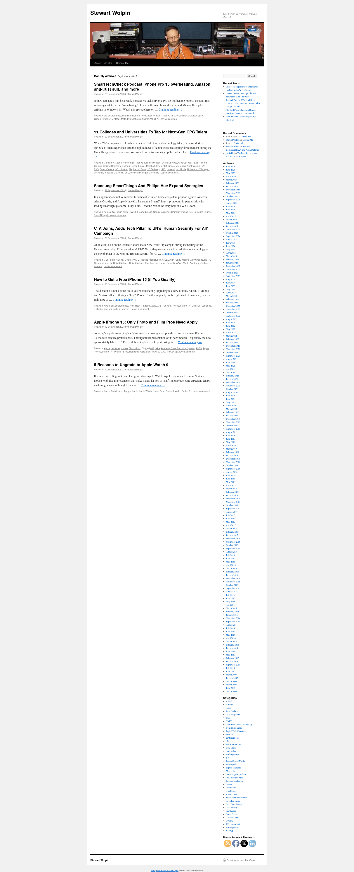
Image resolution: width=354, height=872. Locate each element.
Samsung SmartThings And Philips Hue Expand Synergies (148, 185)
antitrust (184, 115)
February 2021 (232, 375)
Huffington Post (233, 754)
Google (97, 118)
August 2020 (231, 392)
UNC (163, 169)
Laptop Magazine (233, 767)
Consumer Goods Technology (119, 162)
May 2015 (230, 601)
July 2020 (230, 395)
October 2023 (232, 272)
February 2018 (232, 491)
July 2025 (230, 206)
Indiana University (112, 165)
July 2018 (230, 475)
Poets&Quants (107, 169)
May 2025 (230, 212)
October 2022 (232, 312)
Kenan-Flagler (138, 165)
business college (152, 162)
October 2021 (232, 352)
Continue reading (170, 109)
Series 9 (170, 391)
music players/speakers (236, 774)
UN (110, 262)
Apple (192, 115)
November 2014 (233, 618)
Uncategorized (232, 827)
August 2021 (231, 358)
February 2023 (232, 299)
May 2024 (230, 249)
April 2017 (231, 525)
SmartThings (100, 215)
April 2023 (231, 292)
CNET (229, 721)
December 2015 (233, 578)
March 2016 (231, 568)
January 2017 (232, 535)
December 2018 (233, 458)
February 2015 (232, 611)
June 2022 (230, 325)
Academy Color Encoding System (178, 348)
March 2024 (231, 255)
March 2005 (231, 684)
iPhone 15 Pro (121, 351)
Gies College (184, 162)
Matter (117, 118)
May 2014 (230, 634)
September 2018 (233, 468)
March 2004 (231, 691)
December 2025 (233, 189)
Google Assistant (161, 211)
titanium (108, 308)
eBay (228, 740)
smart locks (231, 790)
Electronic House (233, 744)
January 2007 (232, 677)
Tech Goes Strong (234, 804)
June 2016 (230, 558)
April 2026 (231, 176)
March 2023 (231, 295)
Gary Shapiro (196, 259)
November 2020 (233, 385)
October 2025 (232, 196)
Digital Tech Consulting (236, 731)
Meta (123, 118)
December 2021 (233, 345)
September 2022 (233, 315)
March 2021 (231, 372)
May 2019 (230, 442)
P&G (96, 169)
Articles (108, 63)
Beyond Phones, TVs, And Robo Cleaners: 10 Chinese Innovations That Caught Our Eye (243, 103)
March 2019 (231, 448)
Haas (195, 162)
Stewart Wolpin (110, 12)
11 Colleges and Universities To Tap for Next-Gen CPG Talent (150, 132)
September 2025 (233, 199)
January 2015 (232, 614)
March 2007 (231, 674)
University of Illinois (176, 169)
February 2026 (232, 182)
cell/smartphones (112, 115)
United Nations (120, 262)
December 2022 (233, 305)
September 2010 (233, 664)
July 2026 (230, 166)
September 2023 (233, 275)
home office (110, 211)
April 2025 (231, 216)
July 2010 (230, 667)
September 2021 (233, 355)
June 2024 (230, 246)
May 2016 (230, 561)
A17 (152, 348)
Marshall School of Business (160, 165)
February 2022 (232, 339)
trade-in (117, 308)
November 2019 (233, 422)
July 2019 (230, 435)
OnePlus (196, 305)
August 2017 (231, 511)
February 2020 (232, 412)
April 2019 (231, 445)
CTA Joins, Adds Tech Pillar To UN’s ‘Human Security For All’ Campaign (151, 230)
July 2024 (230, 242)
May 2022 (230, 329)
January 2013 (232, 661)
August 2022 (231, 319)
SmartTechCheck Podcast (148, 115)
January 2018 (232, 495)
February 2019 (232, 451)
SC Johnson (121, 169)
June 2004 (230, 687)
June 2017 (230, 518)
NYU (204, 165)
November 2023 (233, 269)
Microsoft (131, 118)
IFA (228, 757)
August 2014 (231, 624)
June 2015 (230, 598)
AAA (157, 348)
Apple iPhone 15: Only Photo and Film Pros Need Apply (146, 322)
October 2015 (232, 584)
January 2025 (232, 226)
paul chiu (230, 153)
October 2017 (232, 505)
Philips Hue (187, 211)
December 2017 (233, 498)
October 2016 (232, 545)
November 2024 (233, 229)
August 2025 (231, 202)
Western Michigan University (144, 172)
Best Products (232, 711)
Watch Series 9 (182, 391)
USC (126, 172)
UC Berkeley (153, 169)
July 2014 (230, 628)
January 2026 (232, 186)
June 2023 (230, 285)
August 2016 (231, 551)
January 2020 (232, 415)
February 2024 (232, 259)
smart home (128, 115)
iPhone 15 (108, 118)
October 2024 (232, 232)
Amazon (175, 115)
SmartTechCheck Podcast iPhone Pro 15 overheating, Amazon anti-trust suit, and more (152, 86)
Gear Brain (231, 747)
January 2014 (232, 647)
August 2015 (231, 591)
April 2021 (231, 368)
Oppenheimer (101, 262)
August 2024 (231, 239)
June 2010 (230, 671)
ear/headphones (233, 737)
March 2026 (231, 179)
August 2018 (231, 471)
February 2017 (232, 531)
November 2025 (233, 192)
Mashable (230, 770)
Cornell (165, 162)
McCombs (181, 165)
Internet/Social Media (120, 259)
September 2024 (233, 236)
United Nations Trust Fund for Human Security (152, 262)
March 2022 (231, 335)
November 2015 (233, 581)
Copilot (199, 115)
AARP (229, 701)
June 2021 (230, 362)
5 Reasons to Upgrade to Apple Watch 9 (131, 364)
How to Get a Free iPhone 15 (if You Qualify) (135, 279)
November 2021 (233, 349)
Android (229, 704)
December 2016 (233, 538)
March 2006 (231, 681)
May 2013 (230, 654)
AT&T (159, 305)
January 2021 (232, 378)
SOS (162, 351)
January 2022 (232, 342)
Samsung (198, 211)
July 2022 (230, 322)
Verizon (125, 308)
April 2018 (231, 485)
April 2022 (231, 332)
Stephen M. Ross (137, 169)
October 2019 (232, 425)
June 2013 (230, 651)
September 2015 (233, 588)
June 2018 (230, 478)
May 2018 (230, 481)
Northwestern (193, 165)
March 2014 (231, 641)
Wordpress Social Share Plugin (164, 870)
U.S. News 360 (233, 824)
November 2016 (233, 541)
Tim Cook (171, 351)
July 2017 (230, 515)
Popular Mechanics (234, 780)
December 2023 (233, 265)
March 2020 (231, 408)
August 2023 (231, 279)
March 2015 (231, 608)
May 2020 (230, 402)
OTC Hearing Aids (234, 777)
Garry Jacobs (182, 259)
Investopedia (231, 764)
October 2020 (232, 388)
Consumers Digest (234, 727)
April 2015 (231, 604)
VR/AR (229, 830)
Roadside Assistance (139, 351)
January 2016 (232, 574)
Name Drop (158, 391)
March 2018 (231, 488)
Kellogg (126, 165)
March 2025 (231, 219)
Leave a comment (168, 118)
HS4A (207, 259)
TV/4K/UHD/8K (233, 817)
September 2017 (233, 508)
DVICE (229, 734)
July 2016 (230, 554)
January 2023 (232, 302)
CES (106, 259)
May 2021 (230, 365)
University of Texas (103, 172)
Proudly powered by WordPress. (241, 860)
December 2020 (233, 382)
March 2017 (231, 528)
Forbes (173, 162)
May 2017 (230, 521)
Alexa (149, 211)
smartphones (231, 794)
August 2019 (231, 432)
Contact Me (122, 63)
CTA (172, 259)
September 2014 (233, 621)
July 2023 (230, 282)
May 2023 (230, 289)
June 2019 (230, 438)
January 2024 (232, 262)
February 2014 (232, 644)
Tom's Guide (231, 814)
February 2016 (232, 571)
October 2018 (232, 465)
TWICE (133, 211)
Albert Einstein (156, 259)
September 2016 (233, 548)
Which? (154, 118)
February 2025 (232, 222)
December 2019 (233, 418)
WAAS (179, 262)
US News (118, 172)
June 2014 (230, 631)
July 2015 (230, 594)
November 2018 (233, 461)
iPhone (175, 305)
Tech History (231, 807)
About (97, 63)
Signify (207, 211)
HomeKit (175, 211)
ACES (199, 348)
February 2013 (232, 657)
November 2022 (233, 309)
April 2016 (231, 564)
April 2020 (231, 405)
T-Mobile (98, 308)
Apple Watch (145, 391)
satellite (155, 351)
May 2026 (230, 172)
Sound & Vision (233, 800)
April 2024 (231, 252)
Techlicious (134, 305)
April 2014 (231, 638)
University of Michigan (198, 169)
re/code (229, 784)
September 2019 (233, 428)
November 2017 (233, 501)
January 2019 (232, 455)
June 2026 (230, 169)
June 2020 (230, 398)
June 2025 (230, 209)
